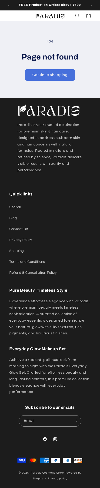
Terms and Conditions (27, 262)
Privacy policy (57, 478)
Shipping (16, 251)
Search (15, 207)
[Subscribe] (75, 421)
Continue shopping (50, 75)
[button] (9, 15)
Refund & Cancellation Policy (33, 272)
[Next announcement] (91, 5)
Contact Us (18, 229)
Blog (13, 218)
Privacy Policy (20, 240)
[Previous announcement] (9, 5)
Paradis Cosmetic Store (47, 473)
